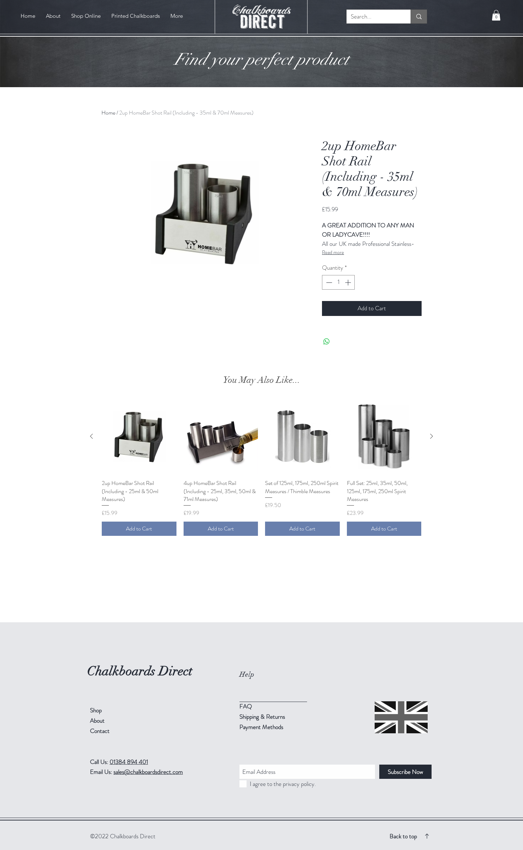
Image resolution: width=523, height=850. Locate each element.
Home (108, 113)
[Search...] (419, 16)
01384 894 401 (129, 761)
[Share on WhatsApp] (326, 341)
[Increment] (348, 282)
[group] (261, 468)
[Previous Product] (91, 436)
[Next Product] (431, 436)
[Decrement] (328, 282)
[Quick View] (139, 436)
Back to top (403, 836)
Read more (333, 252)
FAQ (245, 706)
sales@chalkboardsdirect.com (148, 771)
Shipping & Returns (262, 716)
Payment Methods (262, 727)
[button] (496, 15)
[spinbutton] (338, 282)
